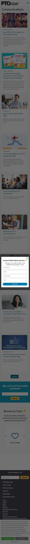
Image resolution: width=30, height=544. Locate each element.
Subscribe (15, 284)
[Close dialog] (27, 258)
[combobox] (14, 276)
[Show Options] (26, 276)
